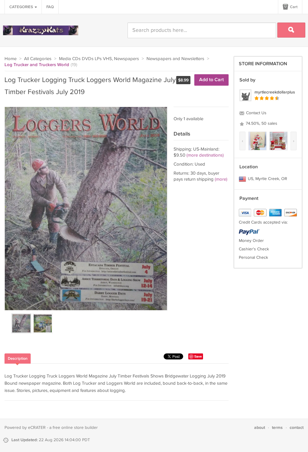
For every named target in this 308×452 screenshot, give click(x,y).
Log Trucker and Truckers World (37, 65)
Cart (293, 7)
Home (11, 58)
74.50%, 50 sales (261, 123)
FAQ (50, 7)
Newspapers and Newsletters (175, 58)
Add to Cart (211, 80)
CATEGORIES (21, 7)
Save (198, 356)
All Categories (37, 58)
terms (277, 427)
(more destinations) (205, 155)
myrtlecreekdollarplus (274, 92)
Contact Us (255, 113)
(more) (221, 179)
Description (17, 358)
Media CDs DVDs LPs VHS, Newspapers (99, 58)
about (259, 427)
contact (296, 427)
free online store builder (75, 427)
